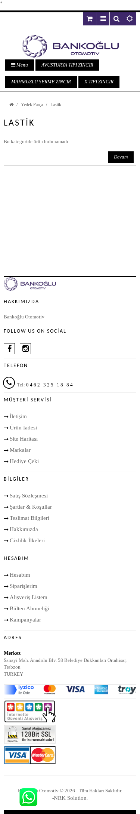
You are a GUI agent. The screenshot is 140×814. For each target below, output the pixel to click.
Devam (121, 157)
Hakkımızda (24, 529)
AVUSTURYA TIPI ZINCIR (67, 65)
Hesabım (20, 575)
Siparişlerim (23, 586)
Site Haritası (24, 439)
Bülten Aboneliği (29, 608)
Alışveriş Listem (28, 597)
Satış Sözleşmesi (29, 496)
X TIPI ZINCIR (98, 81)
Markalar (20, 450)
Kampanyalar (25, 620)
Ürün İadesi (23, 428)
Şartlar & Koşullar (31, 507)
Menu (21, 65)
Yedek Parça (32, 104)
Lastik (55, 104)
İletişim (18, 416)
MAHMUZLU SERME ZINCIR (41, 81)
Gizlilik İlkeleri (27, 540)
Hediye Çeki (24, 461)
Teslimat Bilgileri (29, 518)
